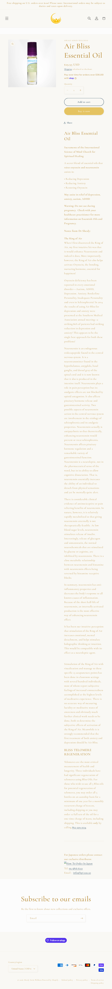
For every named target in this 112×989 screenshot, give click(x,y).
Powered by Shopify (50, 980)
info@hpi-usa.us (82, 872)
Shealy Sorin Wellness (33, 980)
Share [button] (69, 122)
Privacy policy (82, 980)
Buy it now (84, 111)
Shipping (68, 69)
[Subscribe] (81, 918)
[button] (7, 18)
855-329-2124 (79, 827)
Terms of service (97, 980)
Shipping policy (97, 983)
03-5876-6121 (76, 868)
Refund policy (67, 980)
